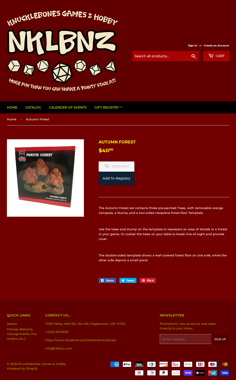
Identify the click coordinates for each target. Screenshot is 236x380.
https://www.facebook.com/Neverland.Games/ (80, 340)
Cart (219, 56)
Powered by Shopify (22, 368)
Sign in (192, 45)
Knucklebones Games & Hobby (42, 364)
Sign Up (220, 339)
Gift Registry (107, 107)
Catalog (33, 107)
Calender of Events (68, 107)
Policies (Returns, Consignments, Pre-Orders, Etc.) (22, 334)
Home (12, 107)
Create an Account (216, 45)
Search (12, 323)
